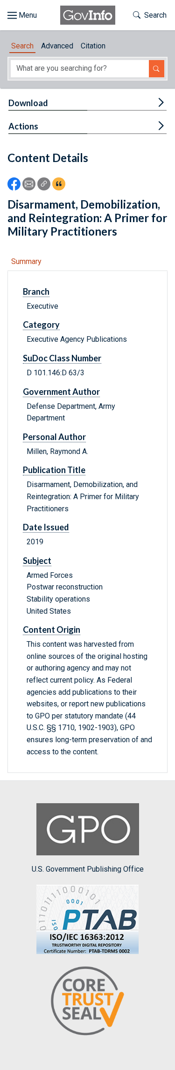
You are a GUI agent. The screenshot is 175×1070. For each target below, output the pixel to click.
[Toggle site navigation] (22, 15)
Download (28, 103)
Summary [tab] (26, 261)
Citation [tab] (93, 45)
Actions (23, 126)
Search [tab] (22, 45)
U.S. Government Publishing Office (88, 869)
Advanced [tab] (57, 45)
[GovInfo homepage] (87, 15)
